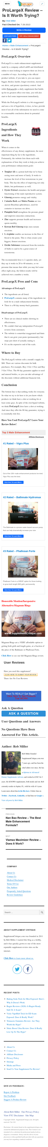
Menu (7, 4)
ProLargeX (9, 297)
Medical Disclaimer (15, 880)
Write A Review (24, 30)
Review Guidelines (15, 894)
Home (5, 45)
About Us (11, 872)
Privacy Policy (13, 1058)
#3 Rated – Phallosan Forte (19, 551)
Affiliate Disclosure (15, 1054)
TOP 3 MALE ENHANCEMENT (29, 36)
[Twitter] (9, 40)
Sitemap (10, 1061)
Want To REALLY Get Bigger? (21, 696)
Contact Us (11, 876)
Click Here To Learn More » (13, 482)
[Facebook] (5, 40)
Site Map (29, 1115)
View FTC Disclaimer (14, 1115)
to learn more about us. (19, 958)
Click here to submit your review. (21, 675)
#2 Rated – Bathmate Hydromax (22, 497)
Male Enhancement (19, 45)
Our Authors (12, 887)
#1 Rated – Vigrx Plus (16, 443)
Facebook (12, 795)
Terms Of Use (13, 883)
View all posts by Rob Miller (12, 800)
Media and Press (14, 1065)
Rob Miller (11, 21)
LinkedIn (21, 795)
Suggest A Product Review (15, 1099)
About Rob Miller (12, 1111)
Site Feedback (10, 1095)
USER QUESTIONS (10, 36)
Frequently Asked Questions (19, 891)
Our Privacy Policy (30, 1111)
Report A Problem (11, 1092)
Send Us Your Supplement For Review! (23, 1069)
